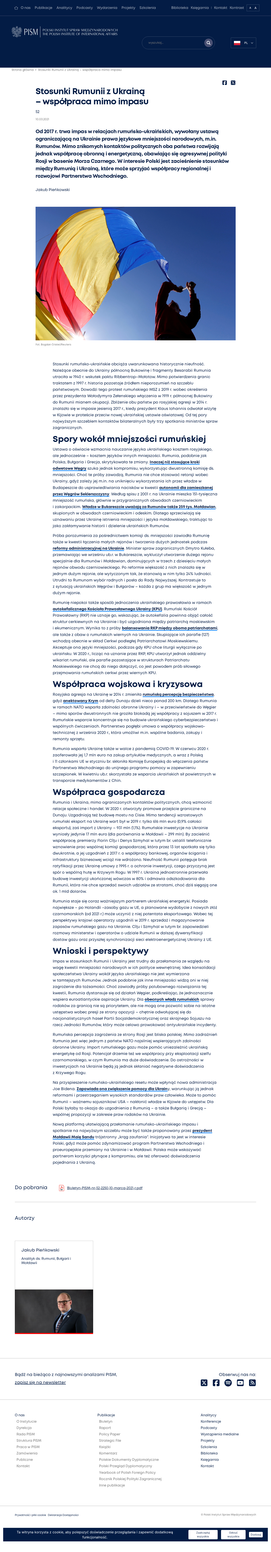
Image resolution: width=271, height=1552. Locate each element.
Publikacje (43, 8)
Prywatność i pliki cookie (30, 1515)
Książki (105, 1447)
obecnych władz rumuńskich (172, 999)
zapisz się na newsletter (40, 1383)
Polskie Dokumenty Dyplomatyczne (129, 1459)
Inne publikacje (112, 1485)
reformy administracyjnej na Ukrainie (88, 548)
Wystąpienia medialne (220, 1434)
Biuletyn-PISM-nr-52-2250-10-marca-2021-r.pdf (104, 1188)
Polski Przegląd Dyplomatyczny (125, 1466)
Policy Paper (109, 1434)
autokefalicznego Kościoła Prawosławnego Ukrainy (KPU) (107, 609)
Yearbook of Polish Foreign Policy (127, 1472)
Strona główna (23, 70)
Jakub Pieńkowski (53, 190)
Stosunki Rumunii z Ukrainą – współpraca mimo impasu (80, 70)
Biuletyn (105, 1421)
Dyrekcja (24, 1428)
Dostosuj (256, 1534)
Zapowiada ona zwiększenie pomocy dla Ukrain (122, 1089)
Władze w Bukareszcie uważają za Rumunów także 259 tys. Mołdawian (149, 507)
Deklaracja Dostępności (63, 1515)
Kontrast (237, 8)
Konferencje (211, 1421)
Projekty (128, 8)
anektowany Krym (80, 701)
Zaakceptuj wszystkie (203, 1534)
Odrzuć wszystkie (233, 1534)
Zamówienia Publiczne (27, 1456)
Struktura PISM (29, 1440)
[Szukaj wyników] (208, 43)
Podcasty (84, 8)
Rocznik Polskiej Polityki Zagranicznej (130, 1479)
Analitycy (64, 8)
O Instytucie (27, 1421)
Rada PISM (26, 1434)
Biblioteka (179, 8)
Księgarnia (200, 8)
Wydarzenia (107, 8)
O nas (25, 8)
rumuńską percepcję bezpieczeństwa (178, 694)
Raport (105, 1428)
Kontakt (220, 8)
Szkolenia (148, 8)
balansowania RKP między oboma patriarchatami (169, 628)
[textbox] (243, 43)
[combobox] (243, 43)
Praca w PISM (28, 1447)
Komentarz (108, 1453)
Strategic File (110, 1440)
